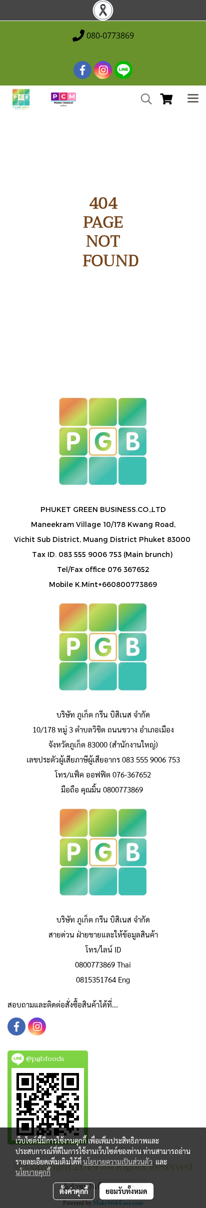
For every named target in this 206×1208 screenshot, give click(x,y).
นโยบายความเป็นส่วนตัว (117, 1161)
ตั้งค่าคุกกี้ (74, 1191)
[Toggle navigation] (193, 99)
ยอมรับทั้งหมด (127, 1191)
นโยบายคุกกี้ (33, 1172)
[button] (143, 99)
